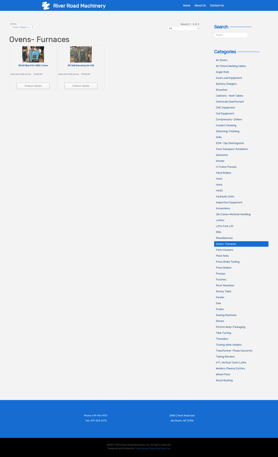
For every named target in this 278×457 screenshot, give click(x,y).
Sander (220, 297)
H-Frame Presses (226, 166)
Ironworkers (223, 208)
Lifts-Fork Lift (225, 226)
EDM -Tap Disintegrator (230, 143)
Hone (219, 184)
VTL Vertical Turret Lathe (231, 362)
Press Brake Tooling (227, 261)
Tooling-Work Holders (229, 344)
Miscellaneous (224, 238)
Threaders (222, 338)
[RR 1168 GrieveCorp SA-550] (81, 54)
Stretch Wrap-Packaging (230, 327)
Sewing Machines (226, 315)
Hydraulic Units (225, 196)
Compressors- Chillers (229, 119)
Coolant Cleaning (226, 125)
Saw (218, 303)
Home (186, 5)
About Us (200, 5)
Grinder (220, 161)
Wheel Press (223, 374)
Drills (219, 137)
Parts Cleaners (224, 249)
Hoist (219, 178)
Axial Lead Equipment (229, 78)
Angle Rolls (222, 72)
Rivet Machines (225, 285)
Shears (220, 321)
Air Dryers (221, 60)
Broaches (221, 89)
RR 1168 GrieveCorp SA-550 (81, 65)
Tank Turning (223, 333)
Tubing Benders (225, 356)
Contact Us (217, 5)
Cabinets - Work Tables (229, 95)
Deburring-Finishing (227, 131)
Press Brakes (223, 267)
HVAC (219, 190)
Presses (220, 273)
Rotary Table (223, 291)
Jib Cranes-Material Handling (233, 214)
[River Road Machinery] (46, 5)
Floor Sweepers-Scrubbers (232, 149)
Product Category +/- (21, 27)
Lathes (220, 220)
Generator (222, 155)
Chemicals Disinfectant (230, 101)
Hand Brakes (223, 172)
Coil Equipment (225, 113)
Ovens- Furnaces (226, 244)
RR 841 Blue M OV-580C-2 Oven (33, 65)
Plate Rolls (222, 255)
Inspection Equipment (229, 202)
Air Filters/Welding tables (231, 66)
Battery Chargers (226, 83)
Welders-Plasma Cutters (230, 368)
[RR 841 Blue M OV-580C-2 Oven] (33, 54)
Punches (221, 279)
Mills (218, 232)
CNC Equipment (225, 107)
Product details (33, 85)
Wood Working (224, 380)
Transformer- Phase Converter (234, 350)
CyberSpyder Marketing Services (152, 448)
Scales (220, 309)
